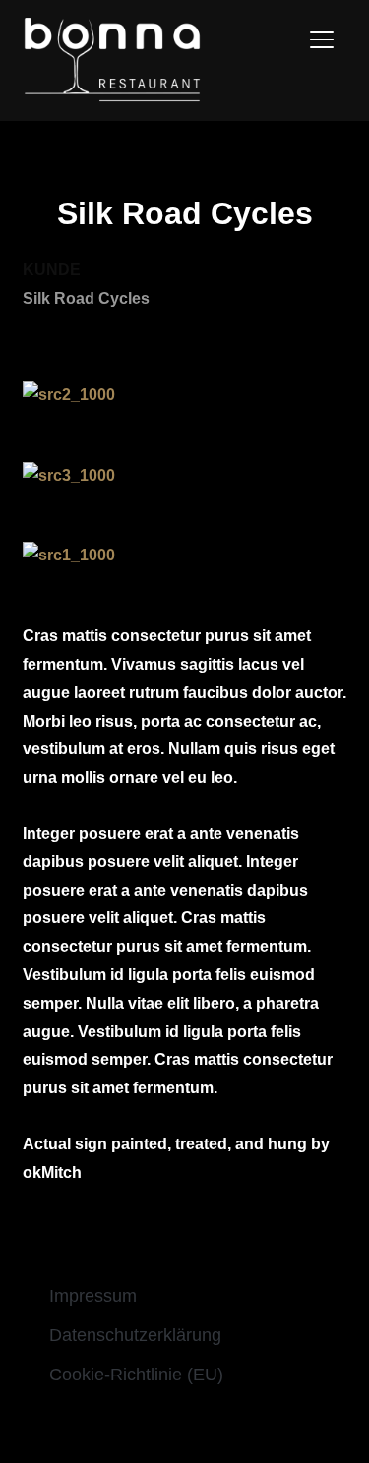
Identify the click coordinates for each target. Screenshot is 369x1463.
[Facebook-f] (164, 1424)
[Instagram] (205, 1424)
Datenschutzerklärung (135, 1335)
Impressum (93, 1296)
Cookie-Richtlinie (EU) (136, 1374)
